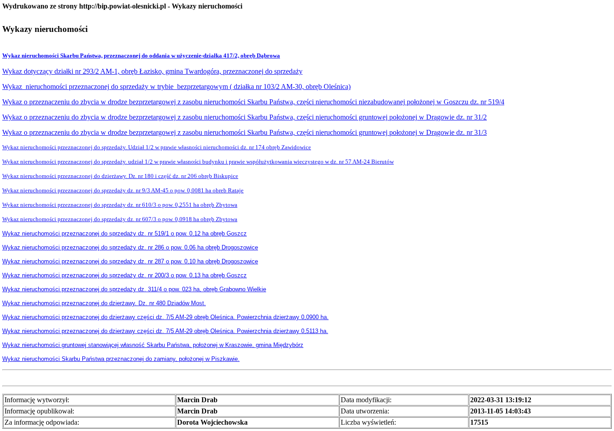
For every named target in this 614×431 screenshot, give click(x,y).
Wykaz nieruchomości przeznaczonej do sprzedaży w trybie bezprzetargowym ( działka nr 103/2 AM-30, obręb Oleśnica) (176, 86)
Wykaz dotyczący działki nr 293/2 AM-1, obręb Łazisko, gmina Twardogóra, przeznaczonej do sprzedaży (152, 71)
